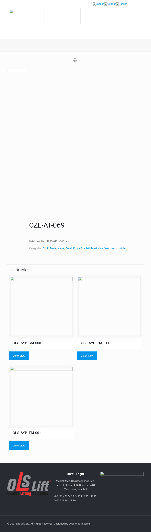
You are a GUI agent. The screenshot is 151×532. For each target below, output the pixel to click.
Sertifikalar (65, 31)
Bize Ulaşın (83, 31)
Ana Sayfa (35, 16)
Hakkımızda (53, 16)
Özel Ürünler (90, 16)
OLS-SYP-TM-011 (95, 343)
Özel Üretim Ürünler (115, 248)
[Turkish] (121, 3)
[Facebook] (119, 523)
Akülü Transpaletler (53, 248)
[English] (98, 3)
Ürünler (69, 16)
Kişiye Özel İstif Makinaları (88, 248)
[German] (110, 3)
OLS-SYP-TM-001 (27, 433)
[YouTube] (129, 523)
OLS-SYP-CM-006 (27, 343)
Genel (68, 248)
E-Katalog (112, 16)
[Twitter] (124, 523)
